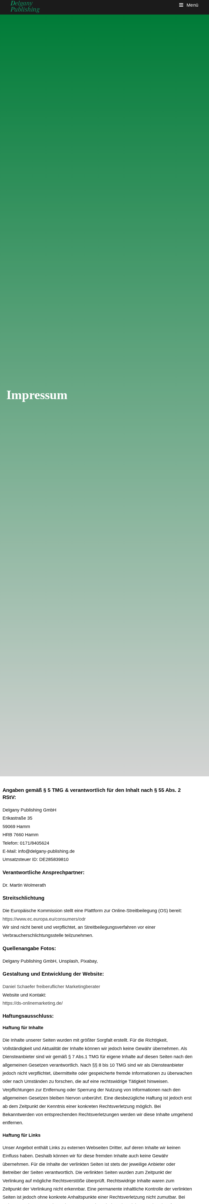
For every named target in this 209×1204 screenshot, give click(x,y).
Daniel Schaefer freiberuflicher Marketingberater (51, 986)
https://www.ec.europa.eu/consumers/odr (44, 919)
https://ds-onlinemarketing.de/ (33, 1003)
